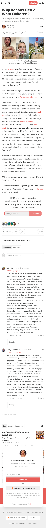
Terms (27, 512)
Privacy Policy (24, 498)
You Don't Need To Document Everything (15, 433)
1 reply (11, 405)
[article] (23, 439)
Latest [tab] (10, 426)
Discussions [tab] (19, 426)
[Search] (42, 426)
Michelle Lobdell (13, 268)
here (18, 180)
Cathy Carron (12, 349)
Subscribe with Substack (24, 488)
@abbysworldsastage (29, 63)
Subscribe (33, 3)
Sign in (41, 3)
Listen (41, 27)
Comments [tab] (7, 248)
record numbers (26, 121)
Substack (12, 523)
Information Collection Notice (30, 495)
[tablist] (11, 247)
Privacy (21, 512)
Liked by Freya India (15, 271)
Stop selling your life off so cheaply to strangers (16, 439)
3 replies (12, 342)
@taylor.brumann (15, 63)
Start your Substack (17, 518)
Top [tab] (4, 426)
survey (11, 69)
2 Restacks (27, 224)
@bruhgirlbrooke (30, 61)
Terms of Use (35, 493)
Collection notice (37, 512)
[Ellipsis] (43, 268)
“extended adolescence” (30, 97)
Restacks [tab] (16, 248)
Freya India (11, 25)
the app (40, 188)
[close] (39, 451)
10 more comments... (9, 415)
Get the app (34, 518)
